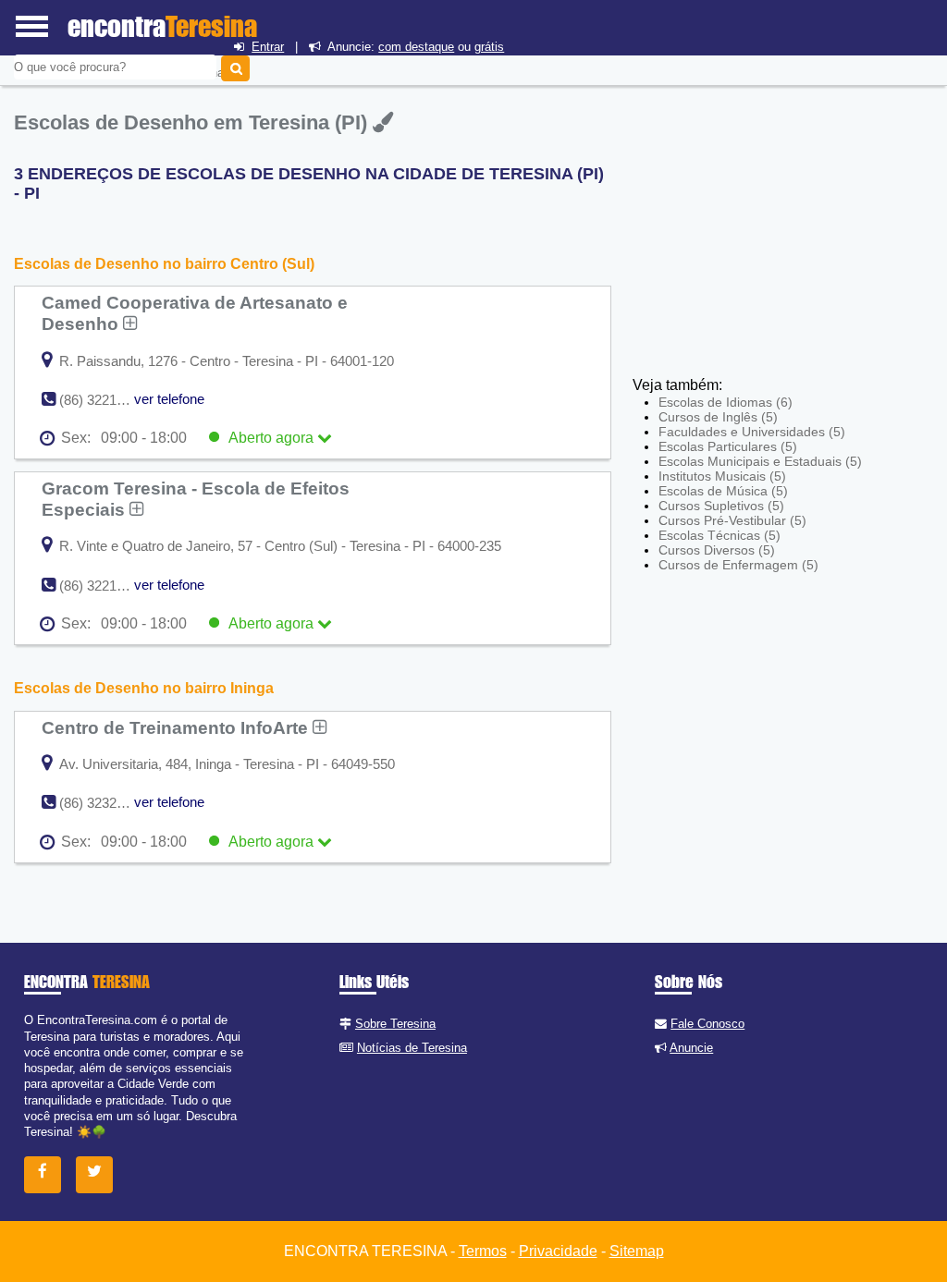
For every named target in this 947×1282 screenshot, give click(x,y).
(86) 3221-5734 (105, 400)
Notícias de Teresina (412, 1048)
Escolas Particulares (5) (727, 446)
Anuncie (691, 1048)
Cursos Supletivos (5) (721, 505)
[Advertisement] (768, 240)
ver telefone (169, 399)
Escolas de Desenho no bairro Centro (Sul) (164, 264)
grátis (489, 47)
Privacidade (558, 1251)
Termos (483, 1251)
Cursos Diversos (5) (716, 550)
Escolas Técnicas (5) (719, 535)
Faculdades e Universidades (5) (751, 431)
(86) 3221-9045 (105, 585)
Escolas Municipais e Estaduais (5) (760, 461)
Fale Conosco (707, 1024)
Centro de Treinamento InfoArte (177, 727)
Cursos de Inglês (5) (718, 416)
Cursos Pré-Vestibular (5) (732, 520)
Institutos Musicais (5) (722, 476)
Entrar (268, 47)
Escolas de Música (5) (723, 490)
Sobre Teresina (395, 1024)
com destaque (416, 47)
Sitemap (636, 1251)
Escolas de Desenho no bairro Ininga (144, 688)
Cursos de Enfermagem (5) (738, 564)
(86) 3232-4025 (105, 803)
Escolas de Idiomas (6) (725, 402)
